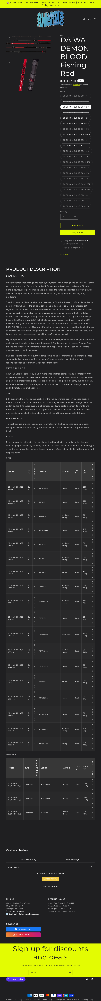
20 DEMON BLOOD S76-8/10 (77, 151)
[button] (5, 19)
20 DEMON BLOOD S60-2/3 (76, 107)
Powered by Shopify (32, 1000)
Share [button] (65, 254)
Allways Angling (19, 1000)
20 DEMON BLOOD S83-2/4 (77, 173)
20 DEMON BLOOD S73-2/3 (77, 140)
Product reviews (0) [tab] (28, 860)
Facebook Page (25, 929)
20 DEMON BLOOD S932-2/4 (78, 184)
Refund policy (47, 1000)
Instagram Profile (25, 935)
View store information (73, 248)
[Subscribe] (70, 972)
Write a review (50, 879)
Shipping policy (87, 1000)
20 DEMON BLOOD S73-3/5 (76, 145)
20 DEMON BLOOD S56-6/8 (77, 96)
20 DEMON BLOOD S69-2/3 (76, 123)
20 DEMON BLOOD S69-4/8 (77, 129)
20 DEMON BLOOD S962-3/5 (78, 190)
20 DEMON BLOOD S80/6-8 (77, 168)
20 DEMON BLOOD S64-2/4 (76, 118)
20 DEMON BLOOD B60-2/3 (77, 206)
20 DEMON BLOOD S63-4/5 (77, 113)
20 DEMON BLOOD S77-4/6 (77, 157)
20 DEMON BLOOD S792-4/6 (78, 162)
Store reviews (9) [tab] (72, 860)
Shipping (76, 84)
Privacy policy (60, 1000)
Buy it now (77, 232)
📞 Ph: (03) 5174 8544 (15, 911)
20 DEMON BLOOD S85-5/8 (77, 179)
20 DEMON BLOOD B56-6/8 (77, 195)
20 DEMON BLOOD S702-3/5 (76, 134)
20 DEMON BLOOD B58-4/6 (77, 201)
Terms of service (73, 1000)
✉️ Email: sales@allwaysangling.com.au (22, 914)
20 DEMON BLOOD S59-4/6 (77, 102)
